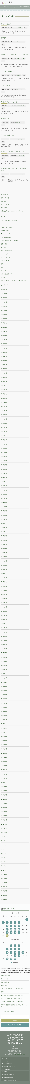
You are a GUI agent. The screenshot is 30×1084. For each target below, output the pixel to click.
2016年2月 (4, 615)
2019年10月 (4, 444)
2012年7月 (4, 795)
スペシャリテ (4, 254)
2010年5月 (4, 878)
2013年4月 (4, 757)
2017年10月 (4, 531)
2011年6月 (4, 849)
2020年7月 (4, 406)
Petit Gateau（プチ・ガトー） (9, 237)
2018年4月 (4, 506)
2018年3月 (4, 511)
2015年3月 (4, 661)
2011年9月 (4, 836)
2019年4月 (4, 469)
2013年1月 (4, 770)
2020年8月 (4, 402)
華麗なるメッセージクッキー (9, 102)
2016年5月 (4, 602)
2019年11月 (4, 440)
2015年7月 (4, 644)
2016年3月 (4, 611)
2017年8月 (4, 540)
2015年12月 (4, 623)
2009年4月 (4, 895)
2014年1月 (4, 719)
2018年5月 (4, 502)
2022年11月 (4, 331)
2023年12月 (4, 323)
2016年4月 (4, 607)
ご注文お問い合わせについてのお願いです (12, 211)
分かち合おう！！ (5, 201)
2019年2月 (4, 473)
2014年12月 (4, 673)
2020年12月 (4, 385)
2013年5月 (4, 753)
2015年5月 (4, 653)
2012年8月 (4, 790)
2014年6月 (4, 699)
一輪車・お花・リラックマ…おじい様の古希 (14, 54)
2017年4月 (4, 556)
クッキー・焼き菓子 (6, 250)
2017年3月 (4, 561)
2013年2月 (4, 765)
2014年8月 (4, 690)
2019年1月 (4, 477)
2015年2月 (4, 665)
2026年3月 (4, 298)
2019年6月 (4, 460)
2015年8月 (4, 640)
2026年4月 (4, 293)
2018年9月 (4, 494)
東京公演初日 (5, 118)
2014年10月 (4, 682)
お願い (3, 992)
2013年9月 (4, 736)
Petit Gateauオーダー (8, 1069)
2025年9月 (4, 310)
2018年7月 (4, 498)
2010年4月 (4, 882)
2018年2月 (4, 515)
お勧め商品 (4, 244)
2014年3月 (4, 711)
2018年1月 (4, 519)
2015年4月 (4, 657)
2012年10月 (4, 782)
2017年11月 (4, 527)
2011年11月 (4, 828)
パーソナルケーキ (21, 41)
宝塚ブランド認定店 (8, 1077)
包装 (2, 264)
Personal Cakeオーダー (9, 1066)
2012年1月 (4, 820)
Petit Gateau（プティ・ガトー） (9, 240)
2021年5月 (4, 364)
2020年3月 (4, 423)
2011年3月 (4, 861)
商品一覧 (3, 270)
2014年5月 (4, 703)
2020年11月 (4, 389)
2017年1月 (4, 569)
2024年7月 (4, 318)
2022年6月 (4, 339)
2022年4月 (4, 343)
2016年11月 (4, 577)
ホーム (5, 1058)
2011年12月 (4, 824)
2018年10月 (4, 490)
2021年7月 (4, 356)
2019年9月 (4, 448)
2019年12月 (4, 435)
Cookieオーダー (7, 1061)
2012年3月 (4, 811)
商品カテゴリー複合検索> (15, 1025)
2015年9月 (4, 636)
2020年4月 (4, 419)
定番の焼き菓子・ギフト (7, 274)
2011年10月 (4, 832)
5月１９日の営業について (9, 71)
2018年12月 (4, 481)
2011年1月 (4, 870)
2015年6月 (4, 648)
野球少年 (3, 38)
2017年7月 (4, 544)
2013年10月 (4, 732)
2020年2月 (4, 427)
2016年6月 (4, 598)
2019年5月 (4, 465)
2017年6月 (4, 548)
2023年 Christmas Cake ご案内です (12, 1001)
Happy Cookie (5, 230)
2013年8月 (4, 740)
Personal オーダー (21, 105)
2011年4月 (4, 857)
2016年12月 (4, 573)
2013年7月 (4, 744)
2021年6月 (4, 360)
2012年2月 (4, 815)
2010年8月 (4, 874)
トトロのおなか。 (6, 85)
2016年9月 (4, 586)
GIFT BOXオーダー (8, 1063)
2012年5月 (4, 803)
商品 (2, 267)
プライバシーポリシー (9, 1074)
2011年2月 (4, 866)
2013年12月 (4, 724)
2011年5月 (4, 853)
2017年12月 (4, 523)
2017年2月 (4, 565)
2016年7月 (4, 594)
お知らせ (19, 75)
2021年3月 (4, 373)
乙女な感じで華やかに (7, 135)
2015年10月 (4, 632)
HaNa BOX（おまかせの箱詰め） (10, 220)
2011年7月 (4, 845)
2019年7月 (4, 456)
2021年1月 (4, 381)
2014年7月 (4, 694)
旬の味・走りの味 (6, 24)
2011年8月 (4, 841)
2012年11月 (4, 778)
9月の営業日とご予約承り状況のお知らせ (12, 995)
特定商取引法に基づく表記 (10, 1080)
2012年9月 (4, 786)
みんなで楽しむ (5, 204)
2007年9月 (4, 899)
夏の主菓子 (4, 207)
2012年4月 (4, 807)
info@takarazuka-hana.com (19, 1054)
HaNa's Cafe (19, 27)
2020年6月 (4, 410)
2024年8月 (4, 314)
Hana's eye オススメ (6, 227)
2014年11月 (4, 678)
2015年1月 (4, 669)
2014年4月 (4, 707)
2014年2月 (4, 715)
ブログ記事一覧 (5, 260)
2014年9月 (4, 686)
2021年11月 (4, 352)
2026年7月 (4, 289)
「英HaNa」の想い (8, 1071)
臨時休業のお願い (5, 198)
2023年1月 (4, 327)
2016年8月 (4, 590)
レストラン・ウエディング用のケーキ (12, 152)
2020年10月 (4, 394)
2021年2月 (4, 377)
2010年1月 (4, 887)
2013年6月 (4, 749)
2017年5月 (4, 552)
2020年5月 (4, 414)
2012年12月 (4, 774)
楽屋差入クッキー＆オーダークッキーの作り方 (13, 280)
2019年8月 (4, 452)
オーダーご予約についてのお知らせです (11, 998)
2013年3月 (4, 761)
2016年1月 (4, 619)
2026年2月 (4, 302)
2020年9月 (4, 398)
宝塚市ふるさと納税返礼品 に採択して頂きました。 (14, 1005)
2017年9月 (4, 536)
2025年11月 (4, 306)
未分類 (3, 277)
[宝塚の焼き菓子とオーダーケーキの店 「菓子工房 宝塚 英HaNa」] (7, 2)
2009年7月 (4, 891)
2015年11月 (4, 627)
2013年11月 (4, 728)
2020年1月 (4, 431)
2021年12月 (4, 348)
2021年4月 (4, 368)
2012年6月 (4, 799)
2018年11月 (4, 485)
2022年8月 (4, 335)
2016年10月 (4, 582)
